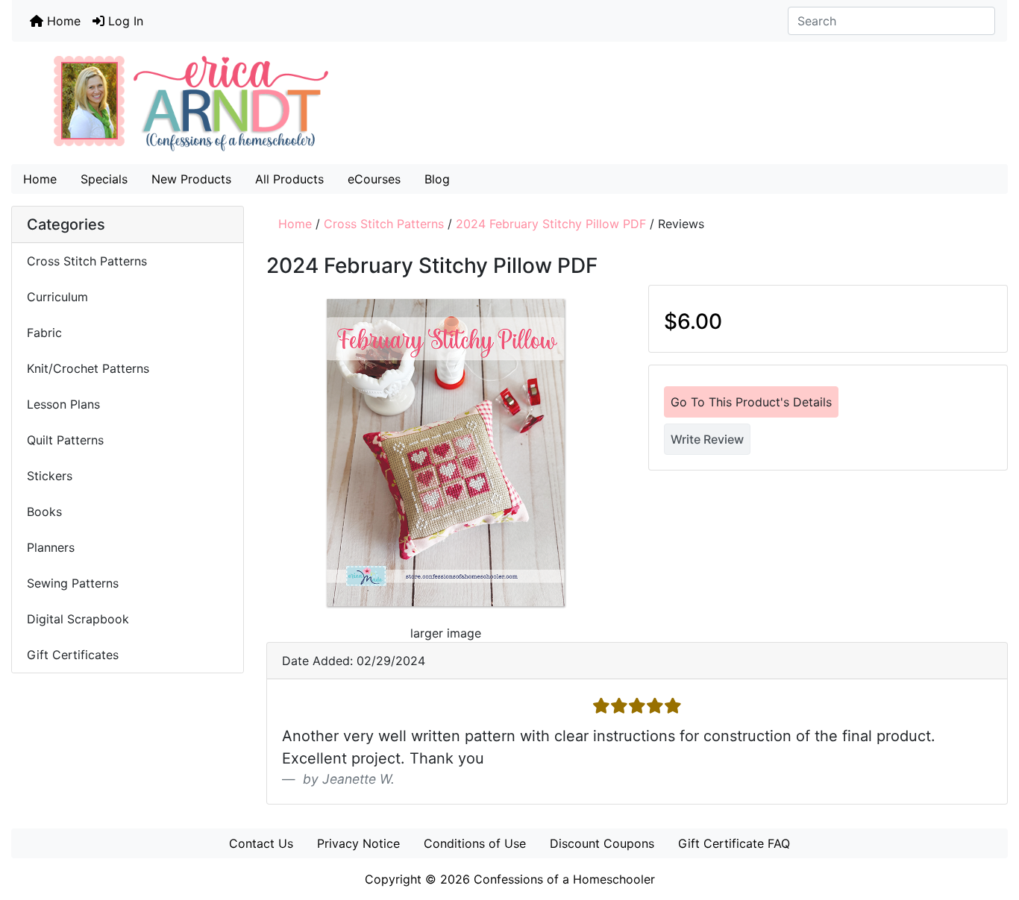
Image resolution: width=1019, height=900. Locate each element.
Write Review (707, 439)
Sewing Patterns (73, 583)
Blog (437, 178)
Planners (51, 547)
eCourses (374, 178)
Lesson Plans (63, 404)
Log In (123, 20)
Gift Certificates (73, 654)
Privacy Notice (358, 843)
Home (62, 20)
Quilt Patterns (65, 439)
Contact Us (261, 843)
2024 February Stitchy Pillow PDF (551, 223)
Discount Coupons (602, 843)
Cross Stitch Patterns (384, 223)
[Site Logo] (509, 103)
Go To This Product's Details (751, 401)
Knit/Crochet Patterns (88, 368)
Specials (104, 178)
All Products (289, 178)
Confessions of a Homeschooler (564, 879)
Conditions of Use (475, 843)
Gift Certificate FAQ (734, 843)
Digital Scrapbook (80, 618)
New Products (191, 178)
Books (44, 511)
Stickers (49, 475)
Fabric (44, 332)
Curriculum (59, 296)
